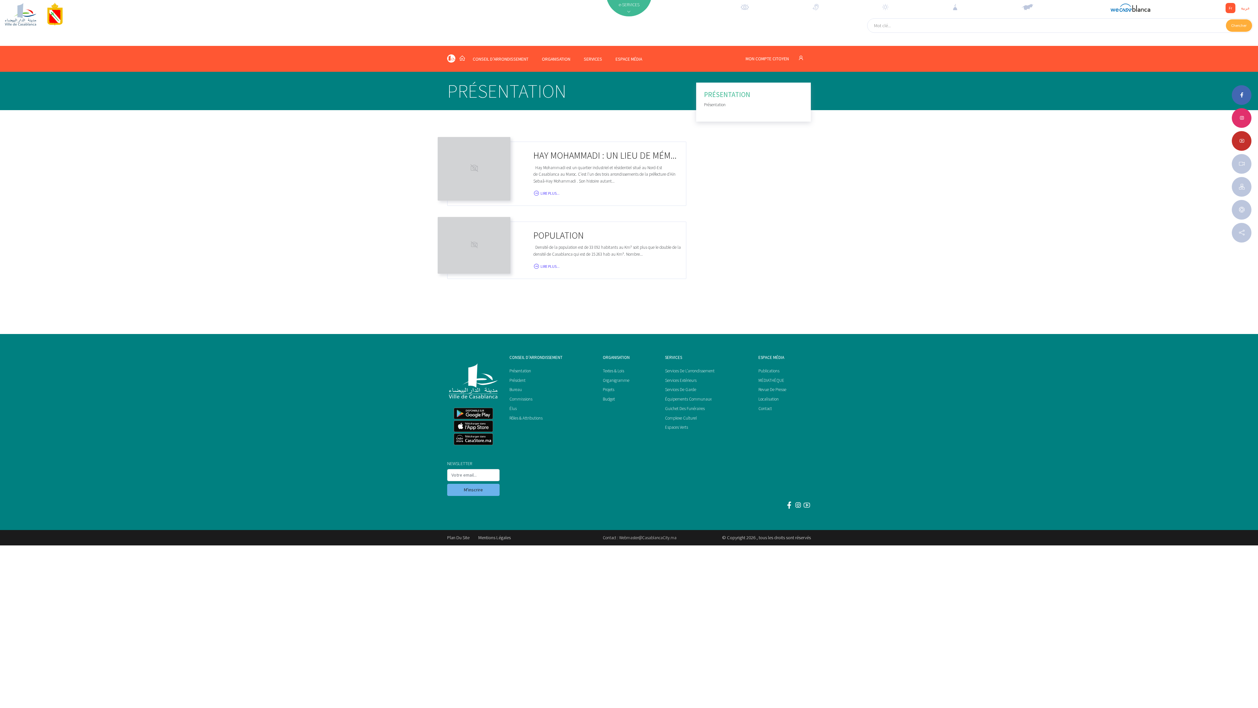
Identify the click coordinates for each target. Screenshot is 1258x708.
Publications (768, 371)
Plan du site (458, 538)
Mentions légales (494, 538)
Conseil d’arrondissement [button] (500, 59)
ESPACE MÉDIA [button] (629, 59)
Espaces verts (676, 427)
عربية (1245, 8)
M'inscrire (473, 490)
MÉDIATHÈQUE (771, 380)
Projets (608, 389)
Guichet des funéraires (685, 408)
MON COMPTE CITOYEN (768, 59)
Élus (513, 408)
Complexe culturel (681, 418)
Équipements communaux (688, 399)
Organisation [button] (556, 59)
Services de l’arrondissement (690, 371)
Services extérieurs (680, 380)
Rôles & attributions (526, 418)
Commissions (520, 399)
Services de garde (680, 389)
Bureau (515, 389)
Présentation (520, 371)
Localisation (768, 399)
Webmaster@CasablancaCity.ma (648, 538)
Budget (609, 399)
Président (517, 380)
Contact (765, 408)
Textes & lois (613, 371)
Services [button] (593, 59)
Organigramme (616, 380)
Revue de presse (772, 389)
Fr (1230, 8)
